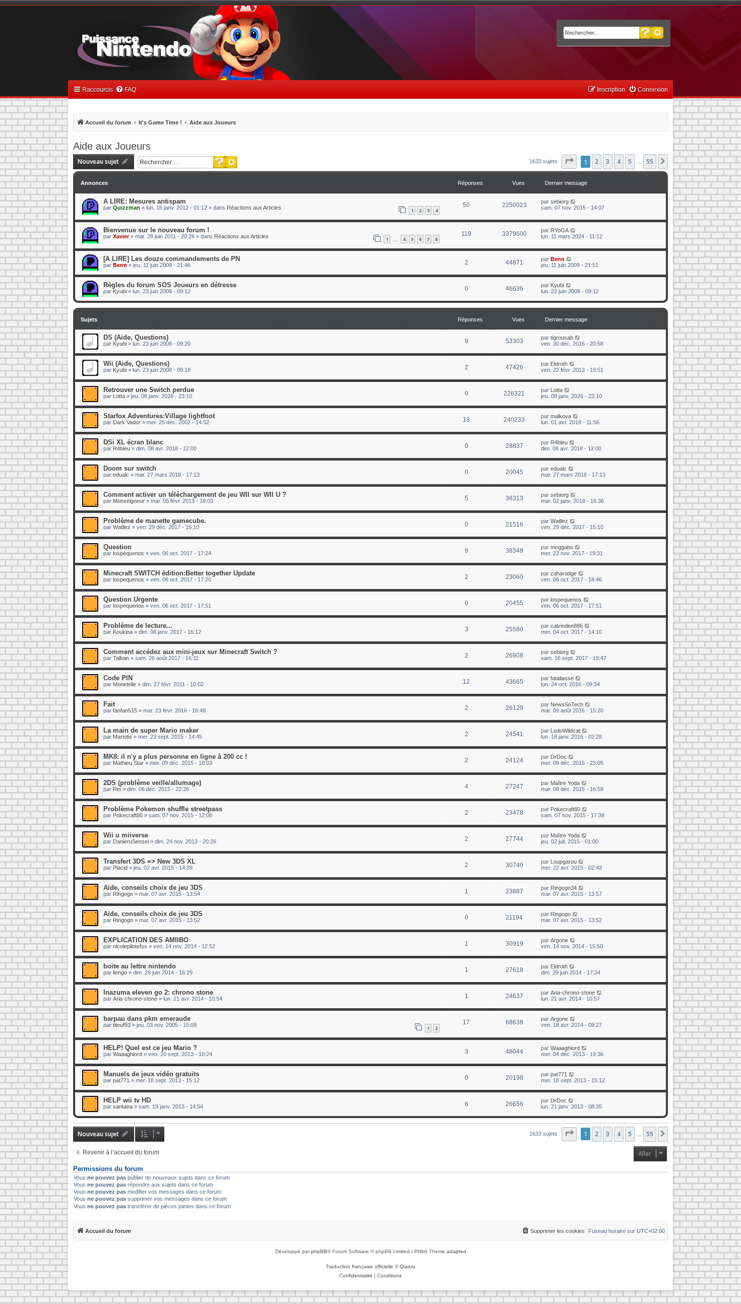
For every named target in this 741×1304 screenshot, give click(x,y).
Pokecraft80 (128, 815)
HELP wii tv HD (127, 1100)
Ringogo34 (563, 888)
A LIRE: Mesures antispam (144, 201)
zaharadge (563, 573)
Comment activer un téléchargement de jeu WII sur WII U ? (194, 494)
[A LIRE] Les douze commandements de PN (171, 259)
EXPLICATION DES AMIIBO (146, 940)
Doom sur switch (129, 468)
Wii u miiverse (125, 835)
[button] (569, 162)
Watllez (122, 527)
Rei (117, 789)
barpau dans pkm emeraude (147, 1018)
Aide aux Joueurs (112, 146)
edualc (121, 475)
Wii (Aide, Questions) (136, 363)
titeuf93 (122, 1025)
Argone (559, 940)
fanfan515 (125, 710)
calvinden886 (566, 626)
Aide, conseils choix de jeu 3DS (153, 887)
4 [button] (619, 161)
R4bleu (121, 448)
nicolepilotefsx (130, 946)
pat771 (121, 1080)
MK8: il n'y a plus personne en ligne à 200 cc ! (175, 756)
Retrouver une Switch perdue (148, 390)
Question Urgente (130, 599)
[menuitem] (125, 90)
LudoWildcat (565, 731)
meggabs (561, 547)
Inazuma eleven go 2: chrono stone (158, 992)
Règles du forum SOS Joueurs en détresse (169, 285)
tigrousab (561, 338)
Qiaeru (407, 1266)
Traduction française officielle (359, 1266)
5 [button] (630, 161)
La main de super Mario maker (151, 730)
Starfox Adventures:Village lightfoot (159, 416)
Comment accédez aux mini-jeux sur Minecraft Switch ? (190, 652)
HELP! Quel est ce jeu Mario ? (150, 1048)
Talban (121, 658)
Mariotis (122, 737)
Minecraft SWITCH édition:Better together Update (179, 573)
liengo (120, 972)
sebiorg (559, 202)
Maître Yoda (565, 783)
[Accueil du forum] (164, 44)
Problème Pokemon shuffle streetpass (162, 809)
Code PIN (118, 678)
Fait (109, 704)
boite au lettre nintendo (139, 966)
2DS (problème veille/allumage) (152, 783)
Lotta (119, 396)
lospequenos (128, 553)
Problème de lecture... (137, 625)
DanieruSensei (131, 841)
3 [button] (607, 161)
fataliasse (562, 678)
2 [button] (596, 161)
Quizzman (126, 208)
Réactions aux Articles (254, 208)
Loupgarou (563, 862)
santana (123, 1106)
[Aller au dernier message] (573, 202)
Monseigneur (129, 501)
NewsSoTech (566, 704)
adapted (456, 1251)
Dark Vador (127, 422)
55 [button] (649, 161)
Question (117, 547)
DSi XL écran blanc (133, 442)
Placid (120, 868)
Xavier (121, 236)
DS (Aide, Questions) (135, 337)
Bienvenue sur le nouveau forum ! (156, 230)
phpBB (319, 1251)
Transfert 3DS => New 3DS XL (149, 861)
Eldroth (559, 364)
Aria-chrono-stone (135, 999)
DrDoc (558, 757)
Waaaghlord (127, 1054)
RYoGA (559, 230)
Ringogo (123, 894)
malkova (560, 416)
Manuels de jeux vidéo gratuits (151, 1074)
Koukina (123, 632)
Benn (120, 265)
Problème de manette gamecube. (154, 521)
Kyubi (120, 291)
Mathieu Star (128, 763)
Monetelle (124, 684)
